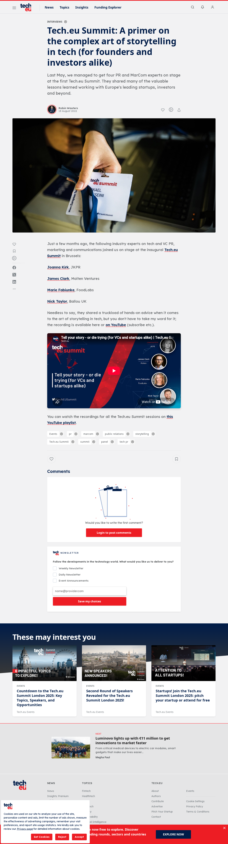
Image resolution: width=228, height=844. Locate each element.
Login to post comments (114, 533)
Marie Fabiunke (60, 290)
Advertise (157, 806)
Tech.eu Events (26, 712)
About (155, 791)
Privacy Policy (194, 806)
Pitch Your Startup (162, 811)
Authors (156, 796)
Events (53, 434)
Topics (64, 7)
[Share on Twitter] (14, 274)
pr (70, 434)
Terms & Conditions (197, 811)
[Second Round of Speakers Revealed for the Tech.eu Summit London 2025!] (114, 663)
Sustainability (90, 816)
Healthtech (88, 796)
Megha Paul (102, 757)
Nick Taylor (57, 301)
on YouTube (116, 325)
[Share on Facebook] (14, 267)
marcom (88, 434)
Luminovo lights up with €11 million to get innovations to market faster (132, 740)
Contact (156, 816)
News (49, 7)
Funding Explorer (107, 7)
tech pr (124, 441)
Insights (81, 7)
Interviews (54, 21)
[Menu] (14, 8)
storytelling (142, 434)
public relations (114, 434)
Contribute (157, 801)
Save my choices (89, 601)
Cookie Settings (195, 801)
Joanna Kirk (58, 267)
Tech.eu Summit (59, 441)
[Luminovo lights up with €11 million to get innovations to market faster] (70, 747)
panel (104, 441)
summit (84, 441)
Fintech (86, 791)
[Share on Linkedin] (14, 282)
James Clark (58, 278)
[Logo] (27, 7)
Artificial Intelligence (94, 822)
